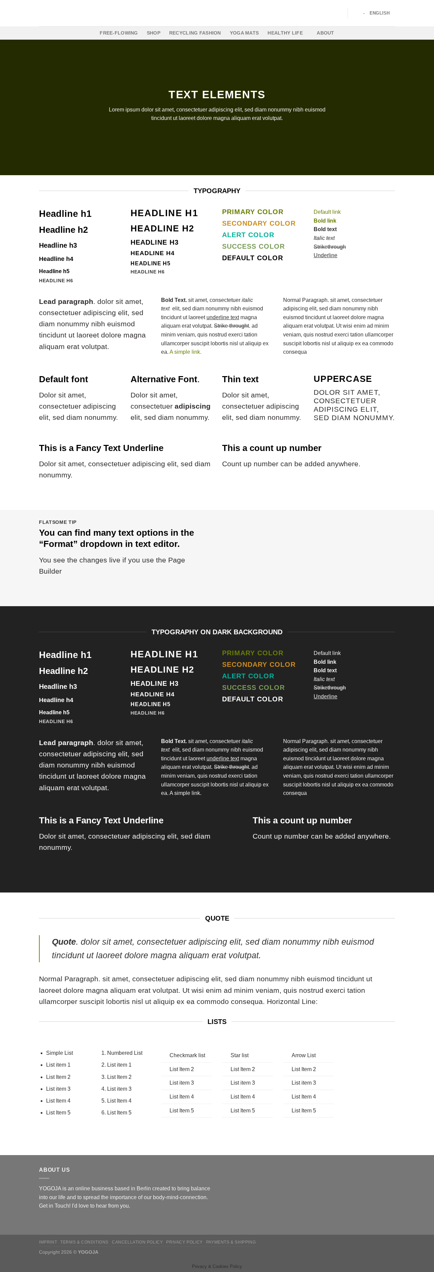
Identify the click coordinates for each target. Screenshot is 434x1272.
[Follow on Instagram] (51, 1222)
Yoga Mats (244, 33)
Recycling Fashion (195, 33)
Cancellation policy (137, 1242)
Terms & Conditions (84, 1242)
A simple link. (185, 352)
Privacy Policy (184, 1242)
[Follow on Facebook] (43, 1222)
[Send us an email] (68, 1222)
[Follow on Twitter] (59, 1222)
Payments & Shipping (231, 1242)
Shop (153, 33)
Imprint (48, 1242)
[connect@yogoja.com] (355, 13)
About (325, 33)
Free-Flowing (119, 33)
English (380, 13)
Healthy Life (285, 33)
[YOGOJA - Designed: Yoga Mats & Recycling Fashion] (217, 13)
